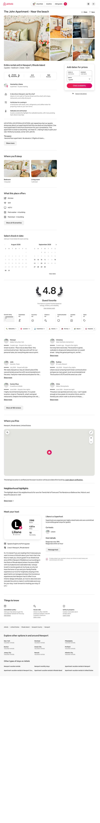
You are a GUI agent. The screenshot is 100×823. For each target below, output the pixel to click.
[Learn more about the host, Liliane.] (48, 532)
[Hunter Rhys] (6, 385)
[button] (79, 79)
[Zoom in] (91, 438)
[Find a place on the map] (7, 432)
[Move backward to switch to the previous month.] (4, 244)
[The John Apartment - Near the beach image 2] (61, 26)
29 (41, 267)
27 (34, 267)
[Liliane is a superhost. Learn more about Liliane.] (6, 85)
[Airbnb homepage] (8, 4)
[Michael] (6, 341)
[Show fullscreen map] (91, 432)
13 (34, 260)
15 (41, 260)
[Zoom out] (91, 442)
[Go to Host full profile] (22, 527)
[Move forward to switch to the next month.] (56, 244)
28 (38, 267)
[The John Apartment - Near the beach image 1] (26, 38)
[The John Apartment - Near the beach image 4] (84, 26)
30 (5, 270)
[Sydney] (52, 363)
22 (41, 263)
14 (38, 260)
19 (55, 260)
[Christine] (52, 341)
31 (9, 270)
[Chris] (52, 385)
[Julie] (6, 363)
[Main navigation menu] (93, 4)
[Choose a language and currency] (88, 4)
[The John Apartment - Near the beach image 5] (84, 50)
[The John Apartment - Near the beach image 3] (61, 50)
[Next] (94, 328)
